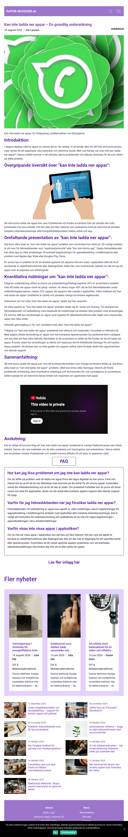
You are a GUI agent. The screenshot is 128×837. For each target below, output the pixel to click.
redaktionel (117, 28)
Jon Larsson (32, 30)
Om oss (86, 816)
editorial (31, 668)
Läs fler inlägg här (64, 562)
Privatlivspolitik (68, 832)
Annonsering (87, 812)
